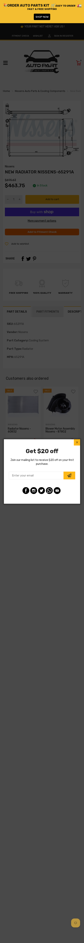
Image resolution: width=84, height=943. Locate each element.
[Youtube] (57, 490)
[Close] (77, 442)
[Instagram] (33, 490)
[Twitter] (41, 490)
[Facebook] (25, 490)
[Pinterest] (49, 490)
